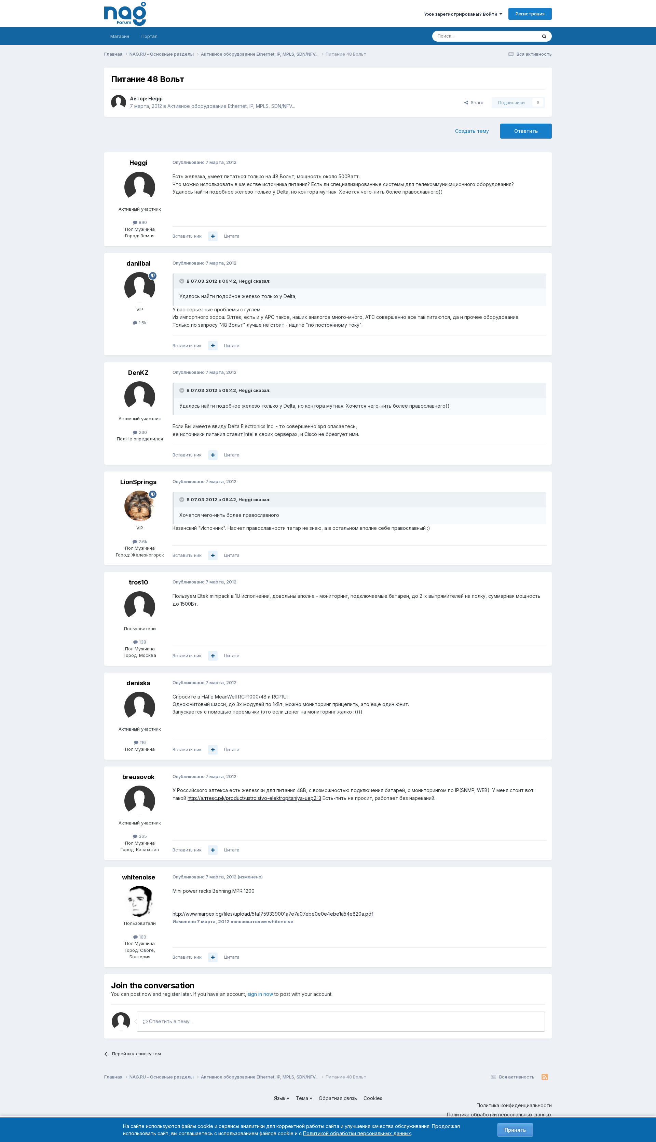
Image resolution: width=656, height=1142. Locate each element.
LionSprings (138, 481)
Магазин (119, 36)
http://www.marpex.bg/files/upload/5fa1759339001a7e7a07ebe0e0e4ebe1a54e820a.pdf (273, 914)
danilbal (138, 263)
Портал (149, 36)
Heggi (155, 98)
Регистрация (530, 13)
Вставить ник (187, 236)
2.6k (142, 541)
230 (142, 432)
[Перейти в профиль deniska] (139, 707)
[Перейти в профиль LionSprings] (139, 506)
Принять (515, 1130)
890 (142, 222)
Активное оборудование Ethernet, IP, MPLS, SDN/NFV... (231, 106)
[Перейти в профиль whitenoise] (139, 901)
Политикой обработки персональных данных (357, 1133)
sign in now (260, 994)
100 (142, 937)
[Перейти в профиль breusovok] (139, 801)
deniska (138, 683)
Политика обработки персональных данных (499, 1114)
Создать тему (472, 131)
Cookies (373, 1098)
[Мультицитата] (213, 236)
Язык (280, 1098)
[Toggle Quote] (182, 281)
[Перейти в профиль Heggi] (118, 102)
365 (142, 836)
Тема (303, 1098)
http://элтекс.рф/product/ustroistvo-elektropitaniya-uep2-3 (254, 798)
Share (475, 102)
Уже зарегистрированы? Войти (462, 14)
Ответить (526, 131)
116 (142, 742)
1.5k (142, 322)
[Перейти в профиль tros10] (139, 606)
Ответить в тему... (170, 1021)
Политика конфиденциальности (514, 1105)
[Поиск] (544, 36)
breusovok (138, 776)
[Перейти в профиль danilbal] (139, 287)
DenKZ (138, 372)
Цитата (232, 236)
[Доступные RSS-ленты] (545, 1077)
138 (142, 642)
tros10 (138, 582)
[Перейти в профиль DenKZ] (139, 396)
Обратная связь (338, 1098)
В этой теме (515, 36)
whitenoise (138, 877)
